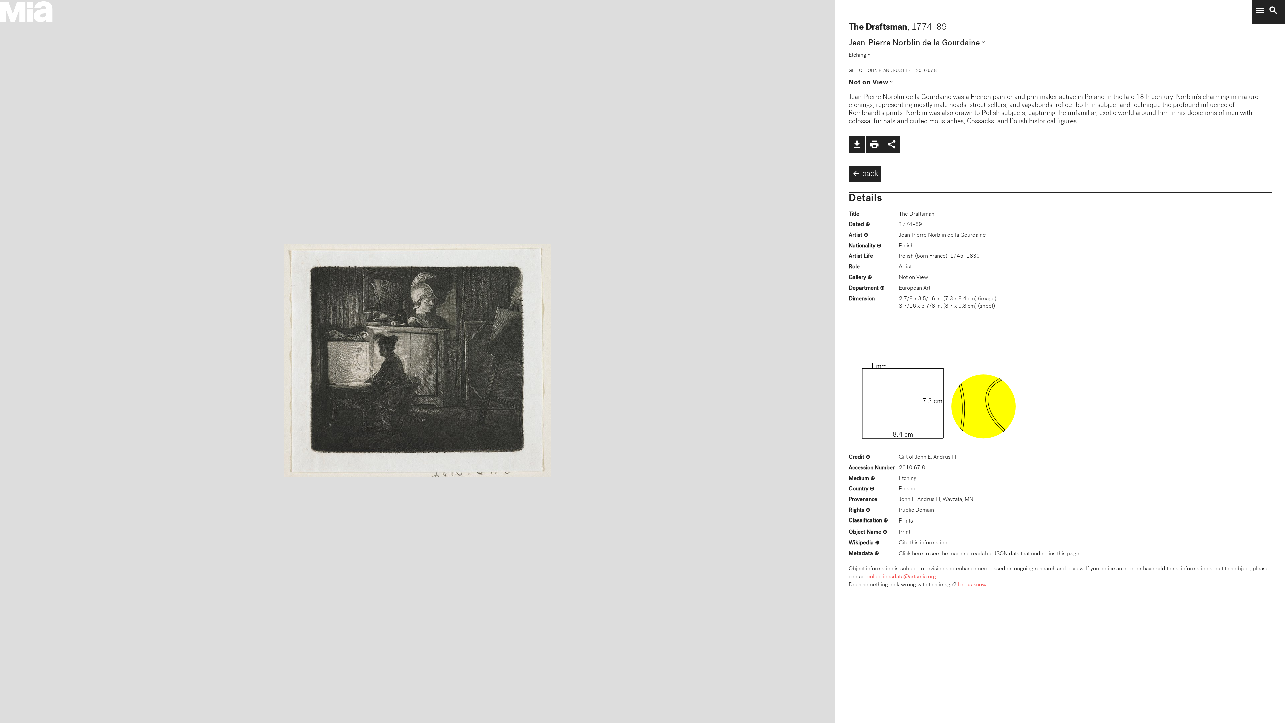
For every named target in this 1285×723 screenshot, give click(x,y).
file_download (857, 144)
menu (1260, 10)
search (1273, 10)
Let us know (972, 585)
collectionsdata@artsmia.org (901, 577)
